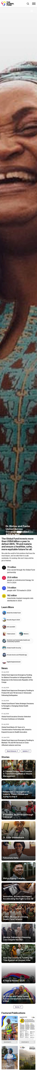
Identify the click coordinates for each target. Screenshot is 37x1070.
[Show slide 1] (13, 532)
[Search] (28, 3)
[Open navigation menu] (33, 3)
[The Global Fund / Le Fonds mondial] (9, 4)
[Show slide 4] (30, 532)
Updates (25, 751)
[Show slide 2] (19, 532)
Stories (17, 1007)
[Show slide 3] (25, 532)
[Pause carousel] (31, 10)
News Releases (11, 751)
